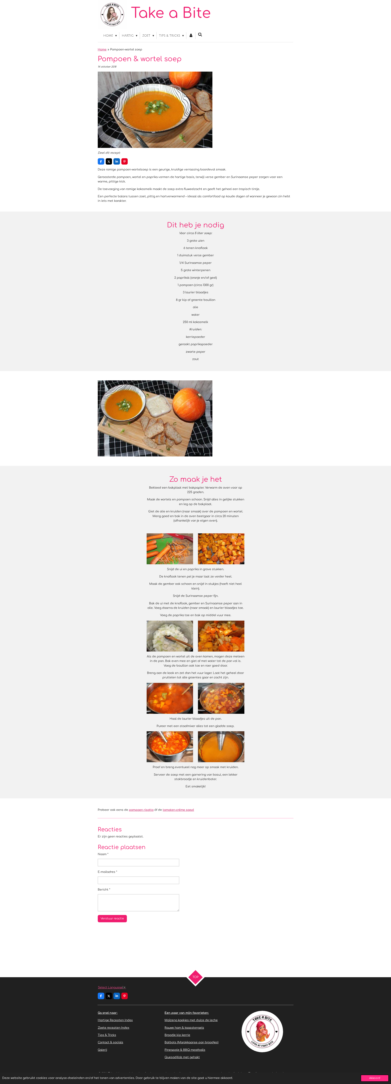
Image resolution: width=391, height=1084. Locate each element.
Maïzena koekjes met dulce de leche (191, 1020)
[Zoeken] (200, 34)
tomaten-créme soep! (178, 809)
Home (102, 49)
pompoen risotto (141, 809)
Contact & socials (110, 1042)
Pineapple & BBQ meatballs (185, 1049)
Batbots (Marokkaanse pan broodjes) (192, 1042)
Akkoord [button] (374, 1078)
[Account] (191, 35)
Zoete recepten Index (113, 1027)
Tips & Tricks (107, 1035)
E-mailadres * (107, 871)
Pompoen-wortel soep (126, 49)
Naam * (103, 854)
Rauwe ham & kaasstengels (184, 1027)
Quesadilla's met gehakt (182, 1057)
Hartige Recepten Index (115, 1020)
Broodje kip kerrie (177, 1035)
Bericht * (104, 889)
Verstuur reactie (112, 918)
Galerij (102, 1049)
